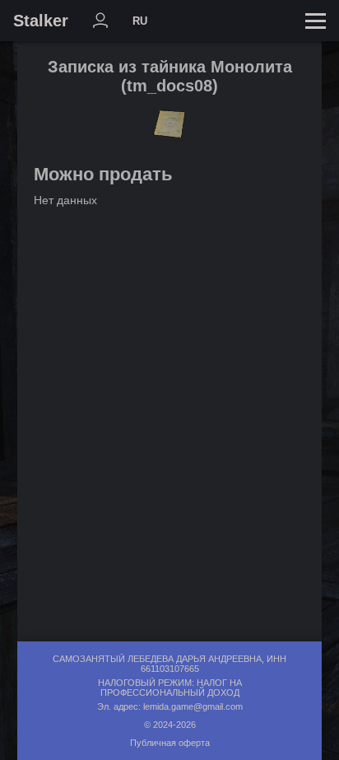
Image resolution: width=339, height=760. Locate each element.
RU (139, 21)
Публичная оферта (170, 743)
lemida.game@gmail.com (193, 706)
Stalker (40, 21)
